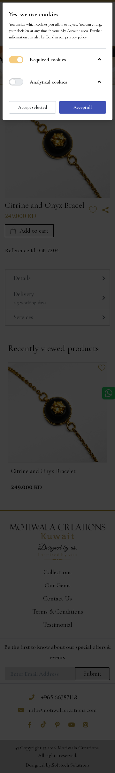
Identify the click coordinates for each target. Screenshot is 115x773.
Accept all (82, 107)
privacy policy (76, 37)
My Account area (74, 30)
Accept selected (32, 107)
